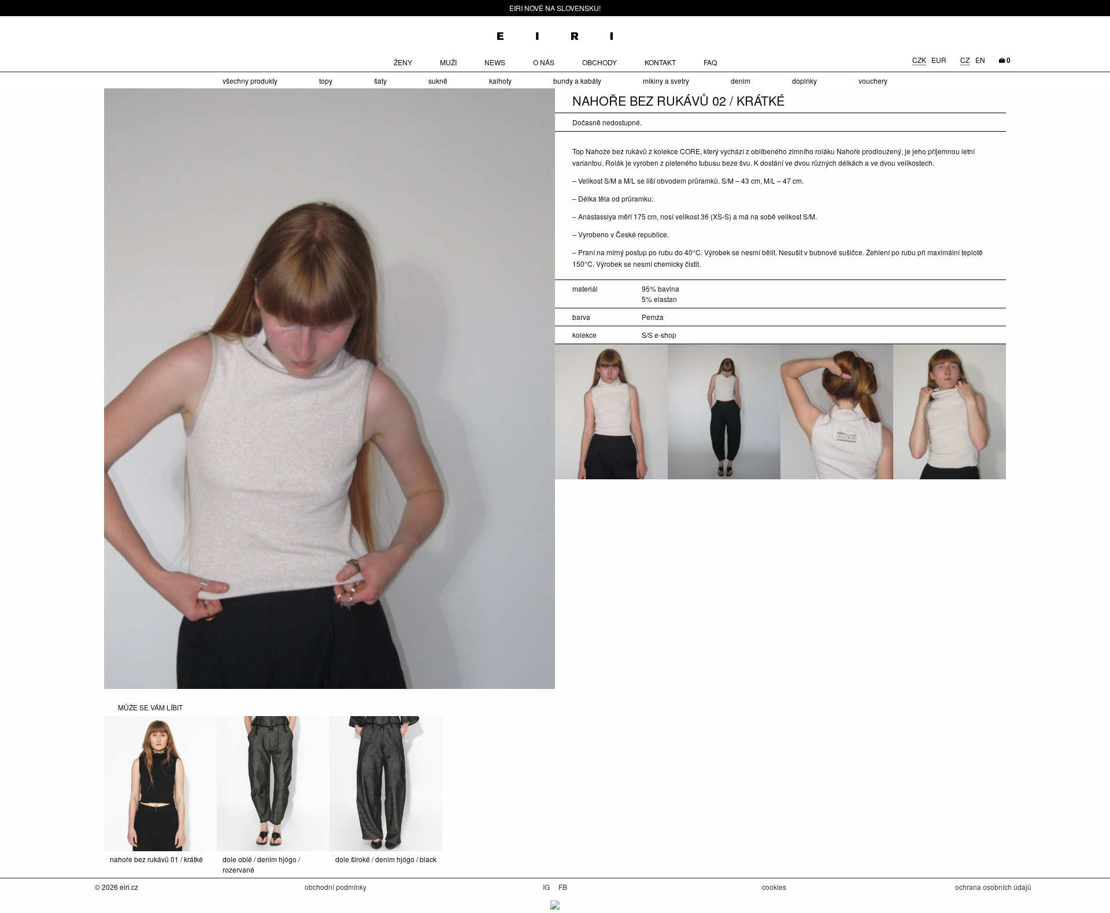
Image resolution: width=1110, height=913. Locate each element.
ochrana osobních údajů (993, 887)
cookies (774, 887)
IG (547, 887)
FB (562, 887)
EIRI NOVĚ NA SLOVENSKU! (555, 8)
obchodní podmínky (336, 887)
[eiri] (555, 32)
